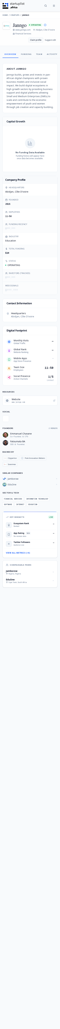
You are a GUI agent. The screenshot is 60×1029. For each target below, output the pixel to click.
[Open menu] (53, 5)
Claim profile (35, 40)
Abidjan (9, 191)
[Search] (45, 5)
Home (5, 15)
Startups (15, 15)
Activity (52, 54)
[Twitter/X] (6, 419)
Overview (10, 54)
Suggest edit (50, 40)
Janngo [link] (25, 15)
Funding (26, 54)
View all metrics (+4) (18, 553)
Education (10, 240)
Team (39, 54)
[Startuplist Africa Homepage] (13, 6)
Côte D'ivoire (21, 191)
